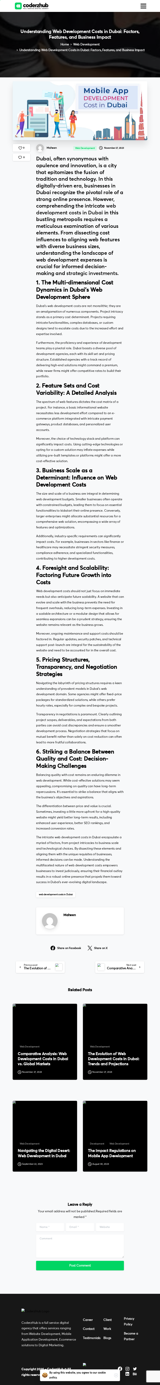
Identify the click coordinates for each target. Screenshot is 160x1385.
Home (64, 44)
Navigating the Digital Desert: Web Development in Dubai (44, 1153)
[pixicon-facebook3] (120, 1369)
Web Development (86, 44)
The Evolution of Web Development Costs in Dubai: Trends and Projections (113, 1059)
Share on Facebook (69, 948)
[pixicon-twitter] (135, 1369)
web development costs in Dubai (56, 894)
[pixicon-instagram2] (127, 1369)
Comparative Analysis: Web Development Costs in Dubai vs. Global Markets (43, 1059)
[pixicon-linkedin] (127, 1374)
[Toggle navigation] (143, 6)
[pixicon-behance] (135, 1374)
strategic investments (91, 273)
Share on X (101, 948)
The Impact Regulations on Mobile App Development (112, 1153)
